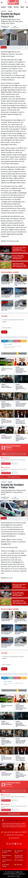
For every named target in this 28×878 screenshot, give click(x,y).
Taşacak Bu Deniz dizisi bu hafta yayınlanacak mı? (6, 422)
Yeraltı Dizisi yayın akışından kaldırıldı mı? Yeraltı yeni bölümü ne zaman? (6, 405)
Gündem (3, 7)
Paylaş (4, 47)
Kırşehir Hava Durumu (19, 851)
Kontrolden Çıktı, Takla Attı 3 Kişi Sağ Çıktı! (6, 296)
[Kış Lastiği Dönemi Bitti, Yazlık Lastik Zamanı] (7, 430)
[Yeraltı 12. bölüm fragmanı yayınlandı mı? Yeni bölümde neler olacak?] (21, 430)
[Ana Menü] (1, 2)
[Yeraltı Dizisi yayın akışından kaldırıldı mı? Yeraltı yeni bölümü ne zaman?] (7, 396)
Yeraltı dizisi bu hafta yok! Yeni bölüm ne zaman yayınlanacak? (20, 422)
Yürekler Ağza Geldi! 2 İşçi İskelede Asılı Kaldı (7, 283)
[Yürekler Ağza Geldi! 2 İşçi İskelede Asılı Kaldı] (7, 278)
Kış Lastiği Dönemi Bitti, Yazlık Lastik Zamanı (6, 437)
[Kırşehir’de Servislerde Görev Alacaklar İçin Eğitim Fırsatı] (21, 278)
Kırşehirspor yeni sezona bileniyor (6, 369)
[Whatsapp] (18, 844)
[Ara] (25, 3)
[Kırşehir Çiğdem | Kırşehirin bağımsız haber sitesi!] (13, 2)
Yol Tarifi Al (15, 463)
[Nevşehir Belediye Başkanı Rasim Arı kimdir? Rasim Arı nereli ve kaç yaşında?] (21, 362)
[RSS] (20, 844)
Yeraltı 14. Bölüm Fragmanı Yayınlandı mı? (6, 386)
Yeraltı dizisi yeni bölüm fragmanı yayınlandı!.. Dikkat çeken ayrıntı (21, 405)
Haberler (3, 11)
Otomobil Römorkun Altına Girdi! (19, 296)
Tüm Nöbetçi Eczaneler (14, 477)
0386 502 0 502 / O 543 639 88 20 (15, 835)
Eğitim (22, 7)
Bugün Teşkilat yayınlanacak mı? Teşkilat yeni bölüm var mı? (21, 387)
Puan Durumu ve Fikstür (7, 860)
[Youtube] (15, 844)
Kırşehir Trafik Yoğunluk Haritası (19, 856)
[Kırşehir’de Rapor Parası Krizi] (14, 37)
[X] (10, 844)
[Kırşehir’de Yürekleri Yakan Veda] (14, 508)
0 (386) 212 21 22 (6, 463)
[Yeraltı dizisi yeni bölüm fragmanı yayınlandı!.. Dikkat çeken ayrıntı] (21, 396)
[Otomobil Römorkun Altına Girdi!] (21, 291)
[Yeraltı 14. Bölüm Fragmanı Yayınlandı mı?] (7, 379)
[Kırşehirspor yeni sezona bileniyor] (7, 362)
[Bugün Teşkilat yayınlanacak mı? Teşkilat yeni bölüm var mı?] (21, 379)
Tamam (18, 876)
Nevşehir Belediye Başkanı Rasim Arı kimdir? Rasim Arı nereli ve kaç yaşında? (21, 370)
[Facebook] (7, 844)
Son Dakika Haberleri (5, 865)
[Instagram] (12, 844)
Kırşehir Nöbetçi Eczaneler (6, 851)
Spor (2, 367)
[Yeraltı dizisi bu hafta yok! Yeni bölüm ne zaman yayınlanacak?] (21, 414)
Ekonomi (16, 7)
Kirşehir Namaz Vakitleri (6, 856)
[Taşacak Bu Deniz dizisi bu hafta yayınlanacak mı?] (7, 414)
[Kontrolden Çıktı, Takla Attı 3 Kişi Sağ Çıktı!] (7, 291)
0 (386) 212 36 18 (6, 473)
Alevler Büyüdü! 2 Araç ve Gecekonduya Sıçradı (20, 308)
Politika (10, 7)
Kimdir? (18, 367)
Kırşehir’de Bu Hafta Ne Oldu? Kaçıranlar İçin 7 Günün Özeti (6, 309)
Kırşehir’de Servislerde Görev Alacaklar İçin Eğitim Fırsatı (21, 284)
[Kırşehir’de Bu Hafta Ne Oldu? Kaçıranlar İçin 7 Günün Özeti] (7, 303)
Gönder (4, 332)
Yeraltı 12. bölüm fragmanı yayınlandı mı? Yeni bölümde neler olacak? (21, 438)
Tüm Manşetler (19, 860)
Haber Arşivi (19, 864)
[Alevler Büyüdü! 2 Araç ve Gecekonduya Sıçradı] (21, 303)
